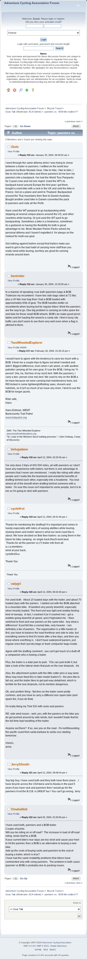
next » (79, 121)
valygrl (16, 583)
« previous (70, 121)
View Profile (13, 151)
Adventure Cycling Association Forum (31, 3)
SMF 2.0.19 (29, 946)
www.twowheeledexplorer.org (21, 433)
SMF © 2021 (43, 946)
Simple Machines (58, 946)
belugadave (19, 449)
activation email (52, 22)
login (51, 18)
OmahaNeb (19, 809)
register (60, 18)
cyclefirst (17, 508)
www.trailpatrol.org (16, 417)
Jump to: (77, 903)
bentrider (17, 276)
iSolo (15, 147)
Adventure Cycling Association (56, 942)
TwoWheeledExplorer (26, 342)
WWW (23, 347)
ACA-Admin (35, 111)
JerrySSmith (20, 764)
